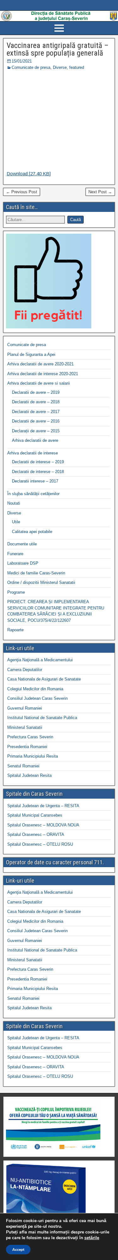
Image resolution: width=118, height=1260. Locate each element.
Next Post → (100, 191)
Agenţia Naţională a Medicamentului (40, 659)
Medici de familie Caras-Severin (36, 573)
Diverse (60, 67)
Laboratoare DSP (22, 563)
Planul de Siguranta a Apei (31, 354)
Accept (18, 1249)
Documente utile (22, 544)
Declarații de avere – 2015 (35, 431)
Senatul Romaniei (23, 766)
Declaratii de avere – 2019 (35, 392)
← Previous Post (21, 191)
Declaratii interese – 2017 (35, 481)
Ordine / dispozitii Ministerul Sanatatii (41, 582)
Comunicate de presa (31, 67)
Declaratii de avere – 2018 (35, 401)
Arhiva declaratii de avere (35, 440)
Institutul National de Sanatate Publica (42, 717)
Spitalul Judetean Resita (29, 775)
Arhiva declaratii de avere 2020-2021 (40, 364)
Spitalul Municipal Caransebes (34, 815)
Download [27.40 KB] (29, 173)
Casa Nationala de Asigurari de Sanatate (44, 679)
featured (76, 67)
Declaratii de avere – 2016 (35, 421)
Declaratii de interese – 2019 (38, 461)
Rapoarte (15, 629)
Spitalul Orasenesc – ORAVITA (35, 834)
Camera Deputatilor (24, 669)
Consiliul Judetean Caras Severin (37, 698)
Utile (16, 521)
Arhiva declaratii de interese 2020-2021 (42, 373)
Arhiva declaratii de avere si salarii (38, 383)
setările (91, 1238)
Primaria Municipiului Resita (32, 756)
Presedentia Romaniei (27, 746)
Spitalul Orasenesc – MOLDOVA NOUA (43, 825)
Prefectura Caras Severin (30, 737)
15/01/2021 (22, 61)
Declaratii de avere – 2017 (35, 411)
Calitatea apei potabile (32, 531)
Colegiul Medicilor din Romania (35, 689)
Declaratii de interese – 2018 (38, 471)
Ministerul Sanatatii (24, 727)
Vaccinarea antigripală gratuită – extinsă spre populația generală (58, 49)
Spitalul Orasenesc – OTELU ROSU (40, 844)
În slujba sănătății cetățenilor (33, 493)
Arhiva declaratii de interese (32, 453)
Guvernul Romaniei (24, 708)
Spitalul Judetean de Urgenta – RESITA (43, 805)
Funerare (15, 553)
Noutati (13, 503)
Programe (16, 592)
